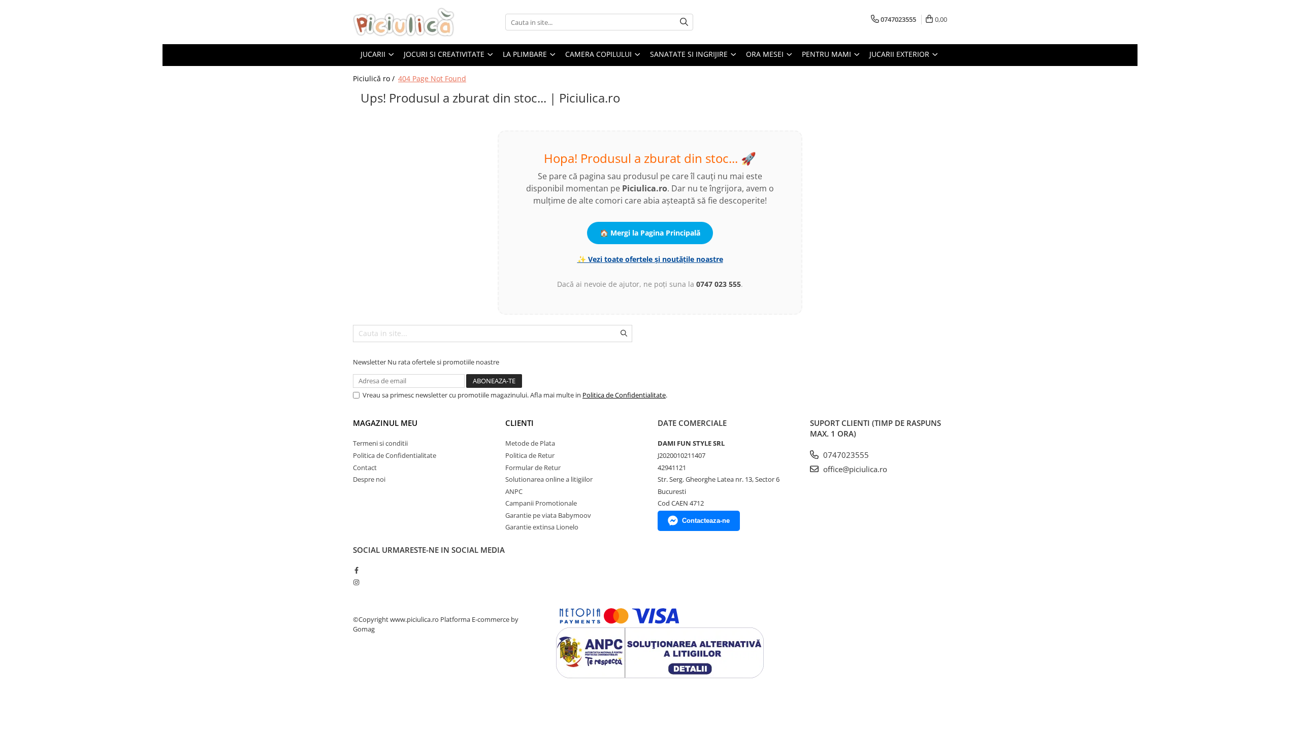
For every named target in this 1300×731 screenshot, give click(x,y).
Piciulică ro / (375, 78)
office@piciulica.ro (854, 469)
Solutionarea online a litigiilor (549, 479)
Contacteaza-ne (706, 520)
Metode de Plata (530, 443)
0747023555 (845, 455)
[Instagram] (356, 582)
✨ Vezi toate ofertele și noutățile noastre (650, 259)
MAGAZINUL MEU (385, 423)
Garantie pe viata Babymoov (548, 515)
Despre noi (369, 479)
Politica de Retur (530, 455)
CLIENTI (519, 423)
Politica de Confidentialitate (624, 395)
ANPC (514, 491)
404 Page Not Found (432, 78)
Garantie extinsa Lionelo (541, 526)
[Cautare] (684, 22)
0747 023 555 (718, 284)
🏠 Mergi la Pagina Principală (650, 233)
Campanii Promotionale (541, 503)
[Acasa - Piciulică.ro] (403, 22)
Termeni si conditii (380, 443)
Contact (365, 467)
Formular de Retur (533, 467)
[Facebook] (356, 570)
